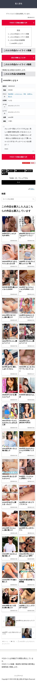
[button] (33, 199)
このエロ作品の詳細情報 (17, 40)
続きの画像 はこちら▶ (18, 57)
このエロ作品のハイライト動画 (19, 37)
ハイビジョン (18, 94)
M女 (25, 94)
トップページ (18, 675)
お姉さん (29, 94)
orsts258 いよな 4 (16, 43)
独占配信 (10, 94)
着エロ (10, 96)
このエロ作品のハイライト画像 (19, 34)
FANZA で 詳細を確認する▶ (18, 22)
